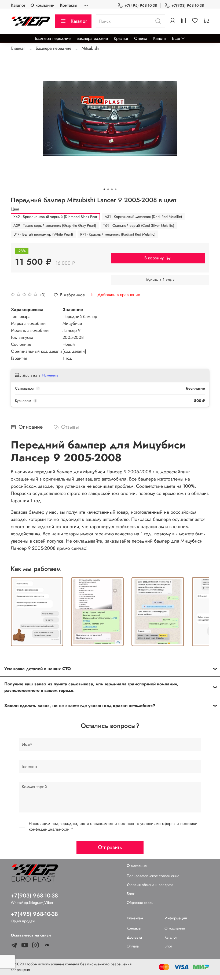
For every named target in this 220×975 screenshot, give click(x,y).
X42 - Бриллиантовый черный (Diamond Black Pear (55, 216)
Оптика (140, 38)
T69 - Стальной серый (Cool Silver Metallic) (138, 225)
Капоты (159, 38)
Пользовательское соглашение (153, 875)
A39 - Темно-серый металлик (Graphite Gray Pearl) (54, 225)
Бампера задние (92, 38)
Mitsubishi (90, 48)
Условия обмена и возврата (150, 884)
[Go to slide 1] (104, 189)
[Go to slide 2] (108, 189)
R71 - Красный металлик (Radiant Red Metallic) (117, 234)
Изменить (50, 375)
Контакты (68, 5)
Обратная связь (140, 902)
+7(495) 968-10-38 (140, 5)
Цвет (15, 209)
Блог (130, 893)
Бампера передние (53, 38)
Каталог (18, 5)
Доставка (134, 937)
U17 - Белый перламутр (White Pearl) (43, 234)
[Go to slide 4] (115, 189)
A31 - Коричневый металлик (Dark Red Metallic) (143, 216)
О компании (42, 5)
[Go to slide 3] (112, 189)
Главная (18, 48)
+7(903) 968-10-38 (187, 5)
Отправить (110, 847)
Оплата (133, 946)
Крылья (121, 38)
